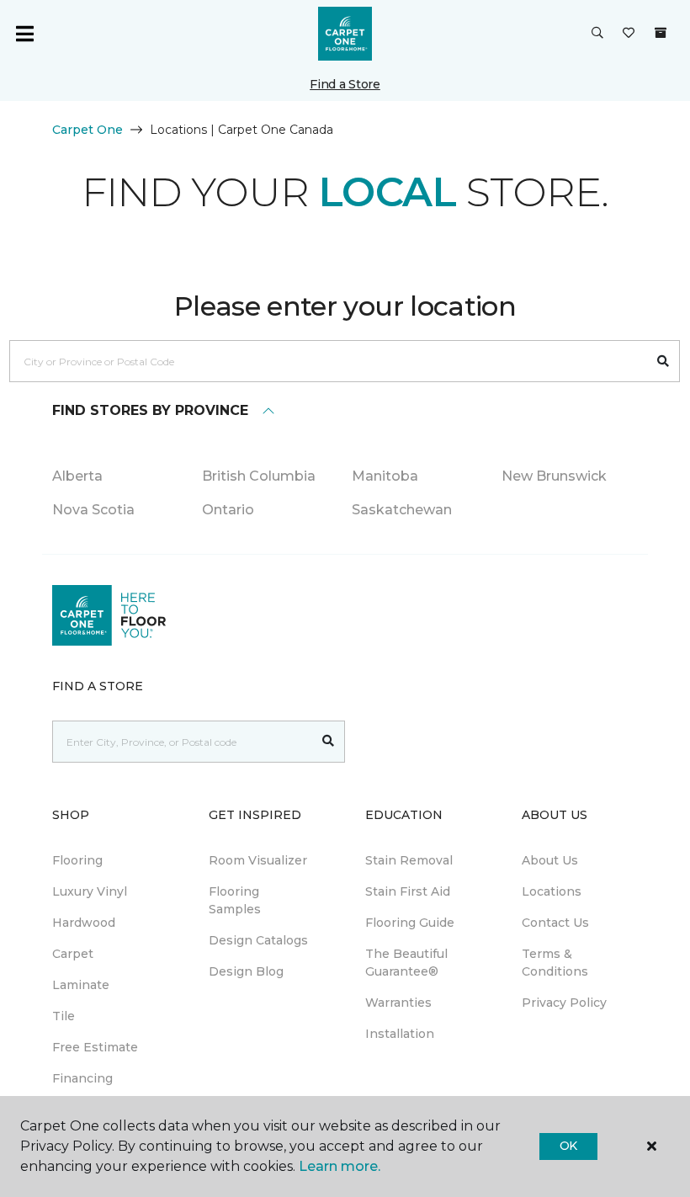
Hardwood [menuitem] (83, 922)
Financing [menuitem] (82, 1078)
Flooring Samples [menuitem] (235, 900)
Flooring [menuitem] (77, 860)
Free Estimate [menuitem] (95, 1047)
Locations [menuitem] (551, 891)
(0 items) (660, 33)
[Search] (663, 361)
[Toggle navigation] (24, 34)
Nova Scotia (93, 510)
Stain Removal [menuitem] (409, 860)
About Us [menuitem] (550, 860)
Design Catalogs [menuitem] (258, 940)
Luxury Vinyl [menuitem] (89, 891)
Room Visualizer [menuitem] (258, 860)
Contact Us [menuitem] (555, 922)
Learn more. (339, 1166)
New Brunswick (554, 476)
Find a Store (345, 84)
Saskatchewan (402, 510)
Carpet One (87, 129)
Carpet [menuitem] (72, 953)
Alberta (77, 476)
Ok (568, 1145)
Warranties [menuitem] (398, 1002)
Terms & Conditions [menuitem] (555, 962)
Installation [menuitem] (399, 1033)
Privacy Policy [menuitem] (564, 1002)
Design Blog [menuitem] (246, 971)
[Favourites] (629, 33)
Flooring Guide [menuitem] (409, 922)
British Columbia (259, 476)
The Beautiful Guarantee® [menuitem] (406, 962)
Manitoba (385, 476)
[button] (597, 33)
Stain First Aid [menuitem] (407, 891)
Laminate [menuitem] (80, 984)
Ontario (228, 510)
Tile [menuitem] (63, 1016)
